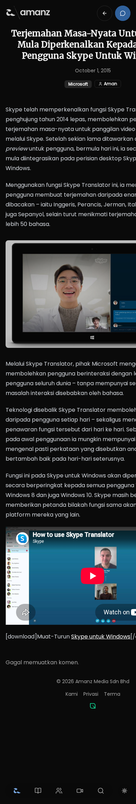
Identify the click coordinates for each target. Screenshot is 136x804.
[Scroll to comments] (122, 13)
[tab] (17, 790)
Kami (72, 693)
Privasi (90, 693)
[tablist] (59, 790)
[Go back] (104, 13)
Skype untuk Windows (100, 637)
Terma (112, 693)
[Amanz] (93, 706)
